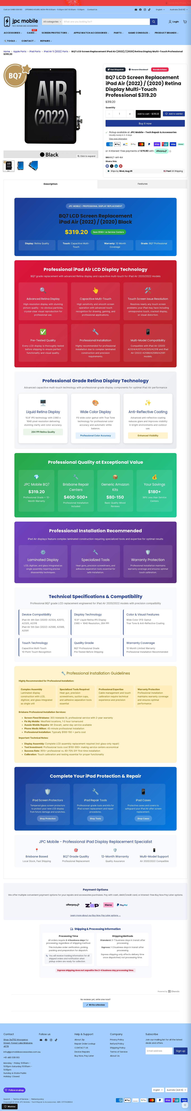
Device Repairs (82, 1051)
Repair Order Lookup (85, 1043)
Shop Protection (48, 818)
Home (6, 51)
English (159, 9)
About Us (115, 1055)
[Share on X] (111, 166)
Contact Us (92, 10)
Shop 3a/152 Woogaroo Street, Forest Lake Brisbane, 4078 (18, 1043)
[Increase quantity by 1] (130, 114)
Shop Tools (95, 818)
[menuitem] (12, 33)
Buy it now (145, 123)
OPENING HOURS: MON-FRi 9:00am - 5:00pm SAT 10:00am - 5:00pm (54, 10)
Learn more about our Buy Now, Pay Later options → (95, 915)
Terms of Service (119, 1051)
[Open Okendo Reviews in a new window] (168, 991)
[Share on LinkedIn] (116, 166)
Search (6, 1099)
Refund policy (37, 1099)
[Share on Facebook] (107, 166)
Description (50, 184)
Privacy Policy (117, 1039)
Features (143, 183)
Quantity (110, 107)
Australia (177, 9)
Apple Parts (19, 51)
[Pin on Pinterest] (120, 166)
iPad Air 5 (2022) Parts (56, 51)
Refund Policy (117, 1043)
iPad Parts (35, 51)
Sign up (180, 1051)
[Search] (153, 22)
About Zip (80, 1039)
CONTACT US (81, 1047)
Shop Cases (143, 818)
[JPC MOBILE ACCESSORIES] (20, 21)
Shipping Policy (117, 1047)
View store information (118, 139)
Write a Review (98, 1005)
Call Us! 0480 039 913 (12, 10)
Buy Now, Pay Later (84, 1055)
